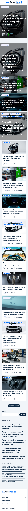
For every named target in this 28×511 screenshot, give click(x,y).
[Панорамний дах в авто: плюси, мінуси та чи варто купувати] (14, 254)
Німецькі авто (5, 116)
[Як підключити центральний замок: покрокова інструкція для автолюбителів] (14, 21)
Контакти (4, 508)
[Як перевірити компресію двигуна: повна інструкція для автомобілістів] (14, 356)
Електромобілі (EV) (15, 113)
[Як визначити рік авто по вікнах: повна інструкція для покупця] (14, 303)
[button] (3, 2)
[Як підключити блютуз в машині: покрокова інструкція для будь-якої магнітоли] (14, 102)
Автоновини (5, 113)
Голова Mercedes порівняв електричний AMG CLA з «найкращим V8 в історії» (11, 450)
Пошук (4, 411)
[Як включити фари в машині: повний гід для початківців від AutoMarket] (14, 383)
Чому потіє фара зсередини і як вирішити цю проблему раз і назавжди (13, 426)
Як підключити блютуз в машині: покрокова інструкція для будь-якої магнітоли (14, 442)
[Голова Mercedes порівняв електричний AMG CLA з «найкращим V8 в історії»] (14, 126)
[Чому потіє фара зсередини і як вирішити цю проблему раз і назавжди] (14, 59)
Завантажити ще (14, 405)
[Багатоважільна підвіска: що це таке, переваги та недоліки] (14, 278)
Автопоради (5, 7)
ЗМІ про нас (12, 508)
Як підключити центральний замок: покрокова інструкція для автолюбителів (12, 434)
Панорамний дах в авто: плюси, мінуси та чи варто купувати (13, 457)
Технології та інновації (17, 116)
